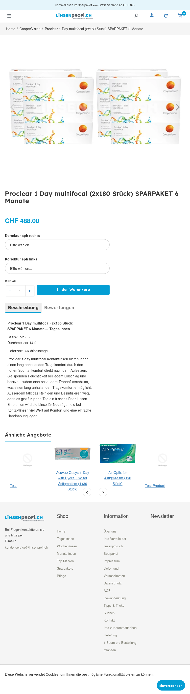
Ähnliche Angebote (28, 435)
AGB (107, 590)
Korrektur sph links (21, 258)
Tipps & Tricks (114, 605)
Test (13, 485)
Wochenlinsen (67, 546)
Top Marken (65, 560)
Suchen (109, 612)
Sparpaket (111, 553)
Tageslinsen (65, 538)
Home (61, 531)
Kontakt (109, 620)
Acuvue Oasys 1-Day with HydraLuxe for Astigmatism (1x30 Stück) (72, 480)
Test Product (155, 485)
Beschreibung (23, 307)
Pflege (61, 575)
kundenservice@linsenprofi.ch (26, 547)
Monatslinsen (66, 553)
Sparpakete (65, 568)
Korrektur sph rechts (22, 235)
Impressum (112, 560)
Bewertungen (59, 307)
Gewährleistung (115, 598)
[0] (180, 16)
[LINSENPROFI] (74, 15)
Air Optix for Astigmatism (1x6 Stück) (117, 478)
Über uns (110, 531)
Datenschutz (113, 583)
